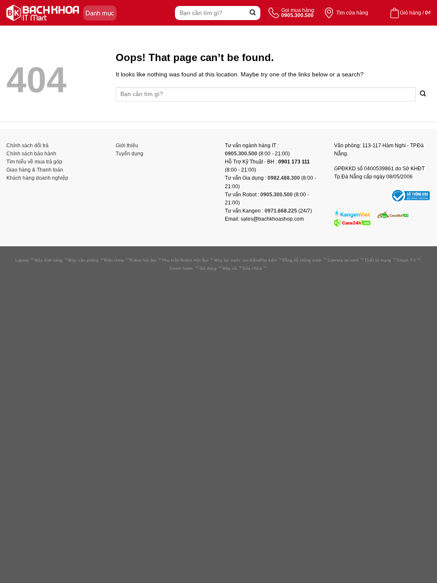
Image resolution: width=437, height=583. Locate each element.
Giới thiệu (127, 146)
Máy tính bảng (49, 260)
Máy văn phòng (83, 260)
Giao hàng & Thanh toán (34, 170)
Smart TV (406, 260)
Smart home (181, 268)
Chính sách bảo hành (31, 154)
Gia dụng (208, 268)
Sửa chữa (252, 268)
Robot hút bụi (143, 260)
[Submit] (252, 13)
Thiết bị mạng (377, 260)
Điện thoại (114, 260)
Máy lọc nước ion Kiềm (237, 260)
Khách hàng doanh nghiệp (37, 178)
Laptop (22, 260)
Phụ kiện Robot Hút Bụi (185, 260)
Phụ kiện (268, 260)
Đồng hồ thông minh (302, 260)
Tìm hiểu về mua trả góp (34, 162)
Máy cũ (229, 268)
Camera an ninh (343, 260)
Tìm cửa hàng (352, 13)
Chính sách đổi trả (27, 146)
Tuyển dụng (129, 154)
